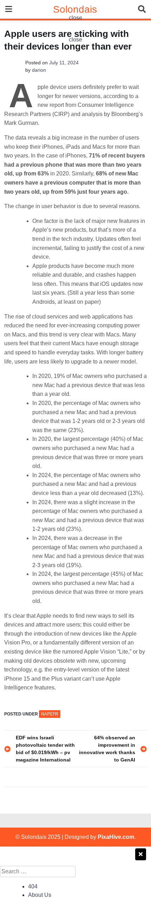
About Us (39, 895)
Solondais (75, 9)
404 (33, 886)
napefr (49, 714)
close (75, 18)
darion (39, 70)
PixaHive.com (116, 837)
